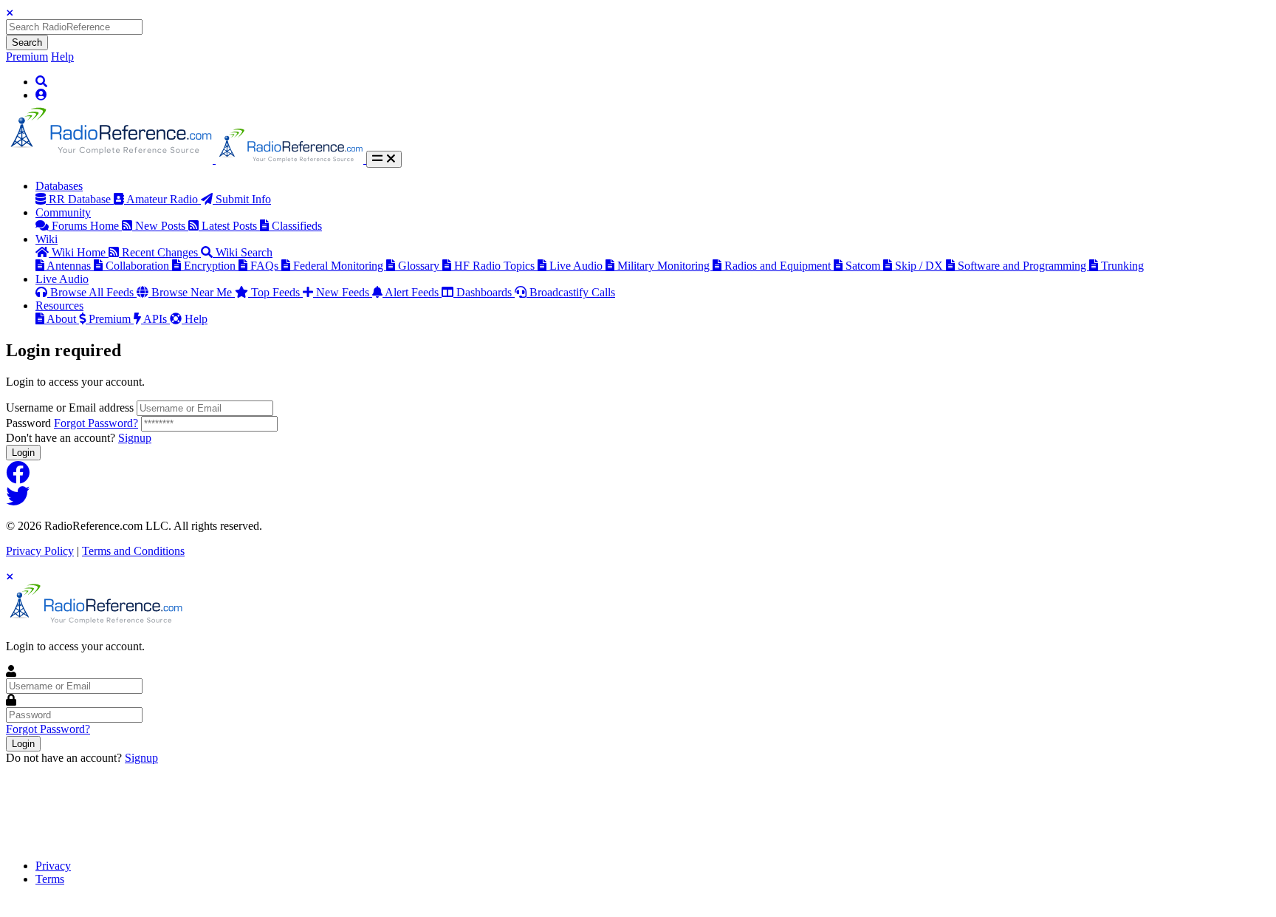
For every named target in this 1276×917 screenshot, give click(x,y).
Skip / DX (920, 265)
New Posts (161, 225)
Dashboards (485, 292)
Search (27, 42)
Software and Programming (1023, 265)
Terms (49, 879)
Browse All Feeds (93, 292)
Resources (59, 305)
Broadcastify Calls (572, 292)
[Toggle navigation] (384, 159)
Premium (27, 56)
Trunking (1122, 265)
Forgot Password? (96, 423)
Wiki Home (80, 252)
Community (63, 212)
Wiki (46, 239)
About (63, 319)
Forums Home (87, 225)
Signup (134, 438)
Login (23, 452)
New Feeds (344, 292)
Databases (59, 186)
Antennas (70, 265)
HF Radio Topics (496, 265)
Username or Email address (70, 407)
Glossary (420, 265)
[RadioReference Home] (111, 159)
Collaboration (139, 265)
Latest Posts (231, 225)
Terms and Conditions (133, 551)
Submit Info (243, 199)
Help (62, 56)
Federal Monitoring (339, 265)
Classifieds (297, 225)
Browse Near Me (193, 292)
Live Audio (577, 265)
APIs (156, 319)
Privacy (53, 865)
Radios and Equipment (779, 265)
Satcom (864, 265)
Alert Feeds (413, 292)
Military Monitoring (665, 265)
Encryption (211, 265)
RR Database (81, 199)
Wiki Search (244, 252)
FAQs (265, 265)
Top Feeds (277, 292)
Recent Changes (161, 252)
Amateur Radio (163, 199)
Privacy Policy (40, 551)
